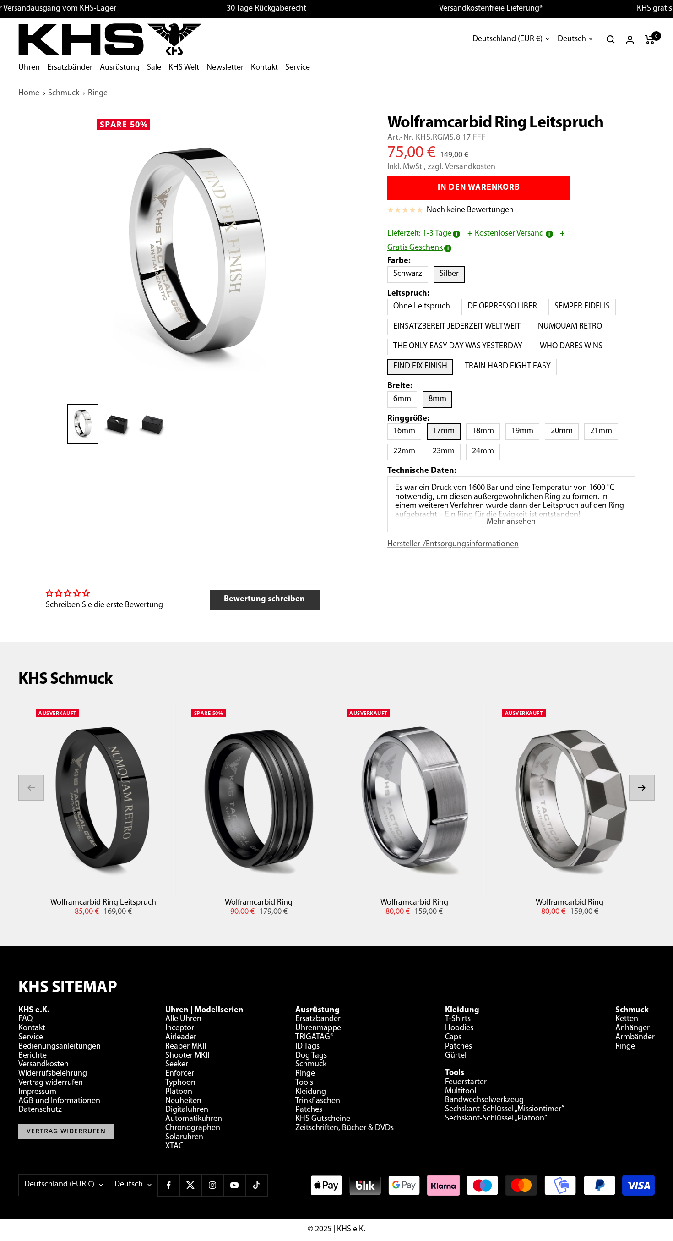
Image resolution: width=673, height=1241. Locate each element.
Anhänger (632, 1028)
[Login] (630, 40)
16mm (407, 431)
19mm (525, 431)
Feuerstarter (466, 1082)
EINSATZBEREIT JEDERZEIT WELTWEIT (459, 326)
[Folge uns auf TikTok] (256, 1185)
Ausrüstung (120, 68)
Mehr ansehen (511, 522)
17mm (447, 431)
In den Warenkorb (479, 188)
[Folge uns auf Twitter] (190, 1185)
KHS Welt (183, 68)
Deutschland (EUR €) (507, 39)
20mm (565, 431)
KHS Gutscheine (322, 1119)
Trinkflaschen (317, 1101)
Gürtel (456, 1056)
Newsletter (225, 68)
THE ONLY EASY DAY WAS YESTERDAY (460, 346)
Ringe (98, 93)
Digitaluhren (186, 1110)
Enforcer (179, 1074)
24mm (486, 451)
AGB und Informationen (59, 1101)
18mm (486, 431)
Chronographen (192, 1128)
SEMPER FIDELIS (585, 306)
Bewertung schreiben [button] (264, 599)
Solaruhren (184, 1137)
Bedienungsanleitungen (59, 1047)
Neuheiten (183, 1101)
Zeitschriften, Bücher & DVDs (344, 1128)
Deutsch (572, 39)
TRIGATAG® (314, 1037)
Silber (452, 273)
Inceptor (179, 1028)
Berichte (32, 1056)
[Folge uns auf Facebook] (168, 1185)
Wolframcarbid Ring (259, 903)
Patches (308, 1110)
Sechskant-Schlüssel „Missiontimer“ (504, 1109)
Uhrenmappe (318, 1028)
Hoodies (459, 1028)
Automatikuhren (193, 1119)
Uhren (29, 68)
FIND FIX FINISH (423, 366)
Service (297, 68)
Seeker (176, 1064)
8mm (440, 399)
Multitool (460, 1091)
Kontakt (264, 68)
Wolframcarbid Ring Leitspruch (103, 903)
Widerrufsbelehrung (52, 1074)
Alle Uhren (183, 1019)
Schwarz (410, 273)
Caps (453, 1037)
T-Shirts (458, 1019)
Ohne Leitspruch (424, 306)
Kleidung (310, 1092)
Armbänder (635, 1037)
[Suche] (611, 39)
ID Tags (307, 1047)
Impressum (37, 1092)
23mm (447, 451)
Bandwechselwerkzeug (484, 1100)
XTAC (174, 1146)
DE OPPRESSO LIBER (505, 306)
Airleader (180, 1037)
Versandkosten (470, 167)
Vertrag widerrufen (50, 1083)
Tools (304, 1083)
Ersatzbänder (69, 68)
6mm (405, 399)
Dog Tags (311, 1056)
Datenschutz (40, 1110)
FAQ (25, 1019)
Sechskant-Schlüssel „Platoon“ (496, 1119)
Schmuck (63, 93)
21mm (604, 431)
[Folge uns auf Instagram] (212, 1185)
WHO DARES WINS (574, 346)
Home (28, 93)
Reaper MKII (185, 1047)
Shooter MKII (187, 1056)
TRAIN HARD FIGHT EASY (511, 366)
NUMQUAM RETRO (573, 326)
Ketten (626, 1019)
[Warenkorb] (650, 39)
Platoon (178, 1092)
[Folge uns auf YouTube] (234, 1185)
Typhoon (180, 1083)
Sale (154, 68)
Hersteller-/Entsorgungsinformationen (453, 544)
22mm (407, 451)
